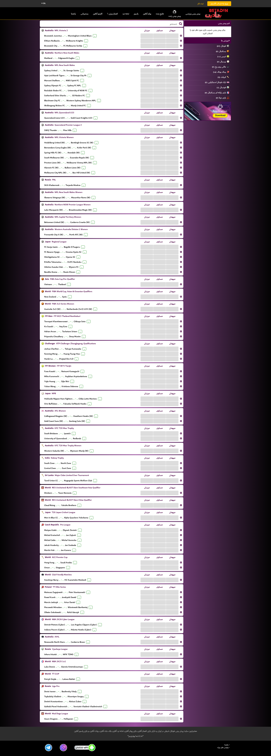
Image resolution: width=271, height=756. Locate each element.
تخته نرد (125, 13)
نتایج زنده (160, 13)
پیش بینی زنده (175, 16)
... (147, 36)
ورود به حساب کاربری (219, 3)
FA (44, 3)
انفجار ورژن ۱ (112, 13)
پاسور (136, 13)
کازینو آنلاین (97, 13)
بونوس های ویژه (222, 747)
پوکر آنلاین (147, 13)
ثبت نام (201, 3)
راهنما (73, 13)
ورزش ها (225, 40)
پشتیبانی (84, 13)
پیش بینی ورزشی (193, 13)
